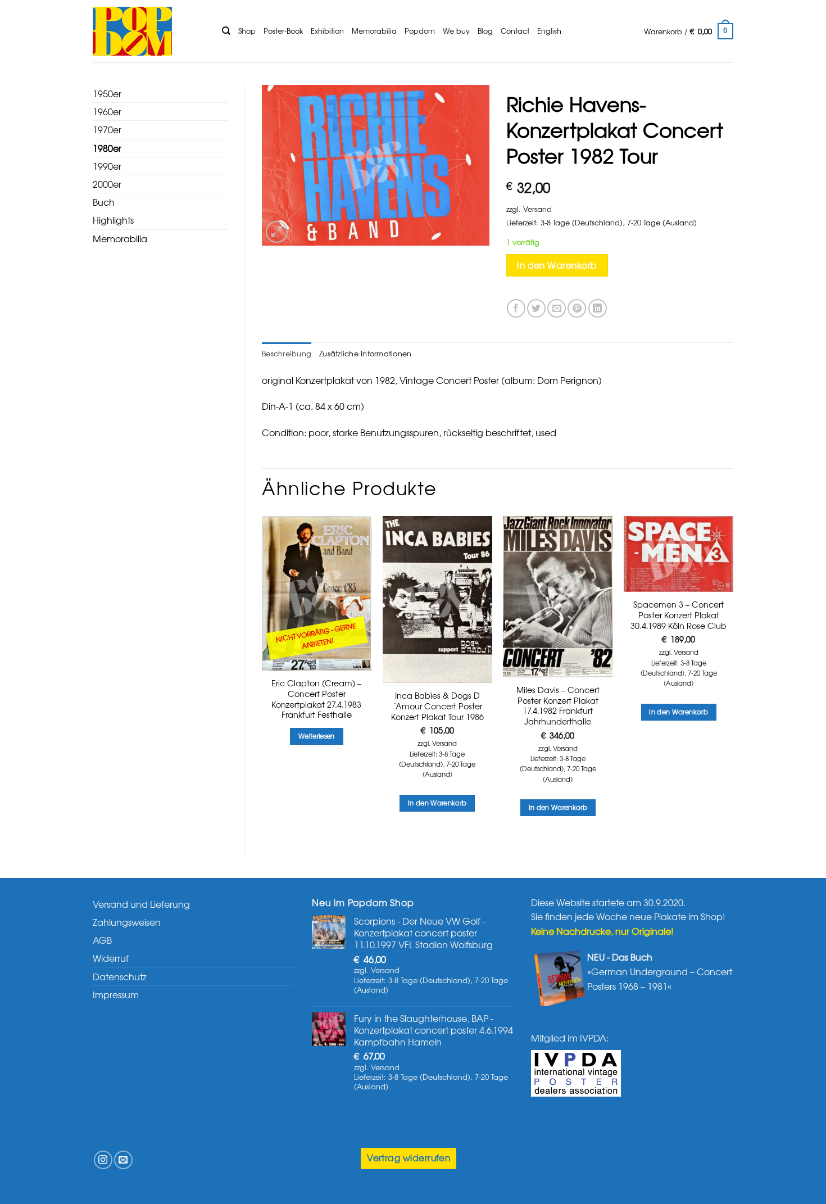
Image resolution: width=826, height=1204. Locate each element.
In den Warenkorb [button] (437, 802)
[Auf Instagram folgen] (103, 1160)
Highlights (113, 220)
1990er (107, 166)
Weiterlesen (316, 735)
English (549, 30)
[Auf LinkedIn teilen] (597, 308)
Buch (104, 202)
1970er (107, 129)
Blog (485, 30)
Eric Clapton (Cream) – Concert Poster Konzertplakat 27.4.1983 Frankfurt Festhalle (316, 699)
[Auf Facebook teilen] (516, 308)
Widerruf (111, 958)
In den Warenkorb (557, 265)
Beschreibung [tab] (286, 353)
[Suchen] (226, 31)
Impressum (116, 994)
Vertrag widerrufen (408, 1157)
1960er (107, 111)
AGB (102, 940)
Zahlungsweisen (127, 922)
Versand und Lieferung (141, 904)
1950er (107, 93)
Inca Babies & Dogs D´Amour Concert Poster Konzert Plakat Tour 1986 (437, 706)
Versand (537, 208)
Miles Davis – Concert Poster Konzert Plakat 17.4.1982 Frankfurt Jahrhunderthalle (558, 706)
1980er (107, 148)
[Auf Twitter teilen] (536, 308)
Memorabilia (374, 30)
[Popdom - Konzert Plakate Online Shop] (149, 31)
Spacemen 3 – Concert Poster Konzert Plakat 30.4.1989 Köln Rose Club (678, 615)
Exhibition (327, 30)
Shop (247, 30)
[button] (688, 31)
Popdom (420, 30)
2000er (107, 184)
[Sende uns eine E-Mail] (123, 1160)
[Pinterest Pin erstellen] (577, 308)
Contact (515, 30)
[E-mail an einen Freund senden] (556, 308)
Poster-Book (283, 30)
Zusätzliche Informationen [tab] (365, 353)
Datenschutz (120, 976)
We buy (456, 30)
